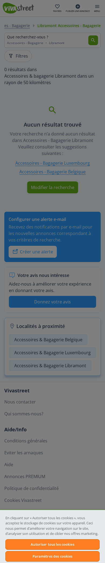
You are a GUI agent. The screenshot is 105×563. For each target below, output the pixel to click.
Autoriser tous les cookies (52, 544)
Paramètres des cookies (53, 556)
